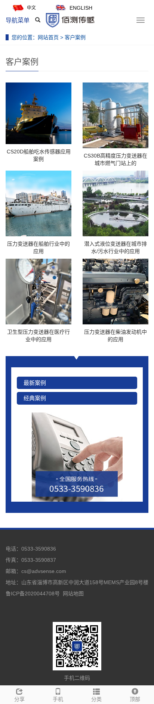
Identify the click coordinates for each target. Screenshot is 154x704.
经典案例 (35, 398)
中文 (31, 7)
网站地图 (73, 593)
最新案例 (35, 383)
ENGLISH (81, 8)
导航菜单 (18, 20)
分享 (19, 699)
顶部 (135, 699)
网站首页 (48, 37)
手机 (58, 699)
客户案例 (75, 37)
